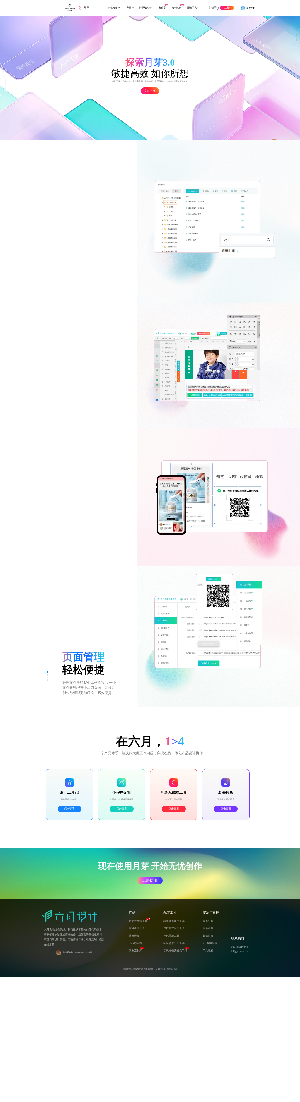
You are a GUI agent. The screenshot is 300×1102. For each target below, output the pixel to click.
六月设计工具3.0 (138, 928)
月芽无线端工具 (138, 921)
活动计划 (208, 928)
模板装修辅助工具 (174, 921)
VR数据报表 (210, 943)
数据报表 (208, 935)
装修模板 (134, 935)
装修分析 (208, 921)
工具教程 (208, 950)
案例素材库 (135, 950)
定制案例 (176, 7)
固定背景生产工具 (174, 943)
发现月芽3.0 (114, 7)
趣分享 (162, 7)
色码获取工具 (171, 935)
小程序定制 (135, 943)
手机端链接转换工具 (175, 950)
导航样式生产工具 (174, 928)
